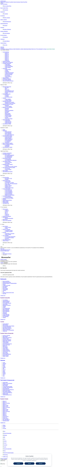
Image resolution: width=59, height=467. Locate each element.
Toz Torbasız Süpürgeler (9, 134)
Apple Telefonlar (6, 51)
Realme (4, 372)
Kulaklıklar (7, 71)
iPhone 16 (4, 402)
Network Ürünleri (8, 106)
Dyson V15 (5, 417)
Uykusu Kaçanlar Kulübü (7, 386)
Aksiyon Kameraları (8, 197)
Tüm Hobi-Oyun (6, 203)
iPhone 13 (7, 57)
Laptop (4, 307)
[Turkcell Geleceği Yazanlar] (29, 452)
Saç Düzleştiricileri (8, 157)
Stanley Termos (5, 356)
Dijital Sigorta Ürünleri (9, 187)
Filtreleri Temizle (3, 259)
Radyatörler (7, 146)
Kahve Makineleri (8, 139)
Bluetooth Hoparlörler (9, 218)
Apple (4, 362)
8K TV (6, 213)
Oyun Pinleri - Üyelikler (9, 182)
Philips (4, 371)
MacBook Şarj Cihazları (9, 102)
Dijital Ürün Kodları (6, 180)
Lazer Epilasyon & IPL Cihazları (11, 166)
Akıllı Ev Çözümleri (6, 229)
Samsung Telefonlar (6, 335)
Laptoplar (7, 95)
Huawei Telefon (6, 355)
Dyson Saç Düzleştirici (7, 339)
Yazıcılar (6, 117)
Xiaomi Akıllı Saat (6, 349)
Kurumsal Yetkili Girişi (4, 250)
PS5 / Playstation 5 (6, 419)
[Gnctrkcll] (29, 444)
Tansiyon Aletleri (8, 169)
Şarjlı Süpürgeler (8, 132)
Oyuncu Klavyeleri (8, 189)
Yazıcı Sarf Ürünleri (8, 118)
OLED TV (7, 214)
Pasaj (4, 252)
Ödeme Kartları (5, 202)
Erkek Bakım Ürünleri (7, 158)
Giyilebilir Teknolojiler (7, 63)
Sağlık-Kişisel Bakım (27, 48)
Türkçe (4, 425)
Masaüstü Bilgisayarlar (7, 86)
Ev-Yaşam (44, 48)
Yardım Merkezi (6, 323)
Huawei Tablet (5, 353)
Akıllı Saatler (7, 64)
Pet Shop (4, 232)
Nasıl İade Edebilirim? (7, 326)
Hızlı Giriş (2, 248)
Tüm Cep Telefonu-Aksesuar (8, 80)
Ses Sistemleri (5, 217)
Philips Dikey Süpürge (7, 340)
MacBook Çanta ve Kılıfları (10, 103)
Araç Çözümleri (6, 235)
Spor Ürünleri (5, 226)
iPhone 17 (7, 52)
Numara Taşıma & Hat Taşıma (8, 292)
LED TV (6, 211)
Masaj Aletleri (5, 170)
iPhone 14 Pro (5, 410)
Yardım (21, 1)
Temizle (1, 262)
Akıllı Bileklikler (8, 65)
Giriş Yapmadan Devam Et (5, 249)
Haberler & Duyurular (7, 282)
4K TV (6, 212)
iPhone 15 (7, 55)
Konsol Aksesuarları (8, 193)
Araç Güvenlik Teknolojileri (10, 236)
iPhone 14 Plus (5, 409)
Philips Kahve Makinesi (7, 337)
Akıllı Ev (4, 290)
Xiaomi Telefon (5, 348)
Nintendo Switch (6, 420)
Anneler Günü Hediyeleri (7, 392)
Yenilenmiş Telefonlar (7, 78)
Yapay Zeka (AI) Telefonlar (8, 62)
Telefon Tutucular (8, 76)
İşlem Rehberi (5, 324)
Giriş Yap (2, 4)
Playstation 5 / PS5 (8, 178)
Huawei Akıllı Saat (6, 344)
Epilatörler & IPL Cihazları (8, 164)
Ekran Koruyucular (8, 74)
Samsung (4, 363)
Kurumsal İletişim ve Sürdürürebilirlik (10, 283)
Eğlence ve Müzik (8, 185)
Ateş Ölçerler (7, 168)
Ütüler (4, 129)
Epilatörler (7, 165)
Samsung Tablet (6, 338)
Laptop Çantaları (8, 116)
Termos (6, 228)
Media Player (5, 219)
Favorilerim (11, 1)
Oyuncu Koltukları (8, 192)
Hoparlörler (7, 111)
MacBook (7, 94)
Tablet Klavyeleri (8, 121)
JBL (3, 368)
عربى (4, 427)
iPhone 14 (7, 56)
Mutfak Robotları (8, 137)
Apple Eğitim (5, 382)
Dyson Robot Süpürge (7, 354)
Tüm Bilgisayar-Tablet (7, 123)
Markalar (7, 1)
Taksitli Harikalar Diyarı (7, 394)
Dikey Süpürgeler (8, 133)
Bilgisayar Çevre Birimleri (7, 107)
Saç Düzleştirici (5, 316)
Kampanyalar (2, 1)
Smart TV (7, 210)
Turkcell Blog (5, 289)
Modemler (7, 105)
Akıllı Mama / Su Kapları (9, 233)
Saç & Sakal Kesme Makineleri (10, 160)
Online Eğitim (7, 184)
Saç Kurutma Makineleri (9, 155)
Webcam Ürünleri (8, 115)
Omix (4, 370)
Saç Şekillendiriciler (8, 156)
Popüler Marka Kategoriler (6, 333)
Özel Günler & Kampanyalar (7, 380)
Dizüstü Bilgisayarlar (6, 93)
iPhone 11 (7, 59)
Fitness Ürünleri (8, 227)
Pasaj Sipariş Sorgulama (7, 327)
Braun (4, 365)
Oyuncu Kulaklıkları (9, 191)
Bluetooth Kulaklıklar (7, 305)
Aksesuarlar (5, 68)
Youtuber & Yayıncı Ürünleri (8, 198)
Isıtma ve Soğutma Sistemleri (8, 144)
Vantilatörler (7, 145)
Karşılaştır (5, 262)
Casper (4, 366)
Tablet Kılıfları (7, 120)
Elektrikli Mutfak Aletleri (7, 135)
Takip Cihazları (8, 67)
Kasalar (6, 92)
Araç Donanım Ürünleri (9, 237)
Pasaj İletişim (5, 286)
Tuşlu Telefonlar (6, 77)
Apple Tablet (5, 347)
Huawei (4, 367)
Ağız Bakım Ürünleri (6, 161)
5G (3, 291)
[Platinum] (29, 435)
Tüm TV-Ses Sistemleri (7, 220)
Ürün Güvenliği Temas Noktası (8, 325)
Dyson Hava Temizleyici (7, 343)
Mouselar (6, 112)
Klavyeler (7, 109)
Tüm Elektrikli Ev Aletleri (7, 147)
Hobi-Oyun (33, 48)
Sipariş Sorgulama (17, 1)
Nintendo (6, 179)
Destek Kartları (8, 181)
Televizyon (5, 312)
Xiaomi (4, 373)
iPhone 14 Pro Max (6, 411)
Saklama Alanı (7, 186)
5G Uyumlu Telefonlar (7, 79)
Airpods (4, 317)
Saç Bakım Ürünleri (6, 154)
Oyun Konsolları (6, 177)
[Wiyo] (29, 450)
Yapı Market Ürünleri (7, 239)
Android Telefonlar (6, 61)
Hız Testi (4, 293)
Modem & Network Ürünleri (8, 104)
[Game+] (29, 446)
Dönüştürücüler (8, 114)
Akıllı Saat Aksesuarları (9, 72)
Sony (4, 375)
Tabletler (4, 306)
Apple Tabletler (8, 99)
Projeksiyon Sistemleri (7, 216)
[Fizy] (29, 431)
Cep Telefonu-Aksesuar (4, 48)
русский (4, 428)
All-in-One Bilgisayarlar (9, 90)
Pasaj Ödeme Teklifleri (7, 391)
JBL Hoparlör (5, 346)
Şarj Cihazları (7, 75)
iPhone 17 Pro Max (6, 403)
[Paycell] (29, 443)
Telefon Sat (5, 331)
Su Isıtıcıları (7, 142)
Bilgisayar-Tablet (12, 48)
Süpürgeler (5, 130)
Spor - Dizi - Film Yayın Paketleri (11, 183)
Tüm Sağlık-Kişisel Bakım (7, 171)
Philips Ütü (5, 345)
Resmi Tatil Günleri (6, 390)
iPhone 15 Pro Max (6, 407)
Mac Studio (7, 89)
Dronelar (4, 199)
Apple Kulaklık (5, 342)
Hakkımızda (3, 279)
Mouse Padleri (7, 113)
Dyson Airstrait (5, 418)
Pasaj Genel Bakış (6, 281)
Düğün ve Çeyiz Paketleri (7, 383)
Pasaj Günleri (5, 385)
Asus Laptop (5, 352)
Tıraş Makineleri (8, 159)
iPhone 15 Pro (5, 406)
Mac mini (7, 87)
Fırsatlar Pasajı (5, 384)
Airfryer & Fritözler (8, 136)
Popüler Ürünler (4, 398)
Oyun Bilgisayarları (8, 96)
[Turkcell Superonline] (29, 433)
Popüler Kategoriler (5, 297)
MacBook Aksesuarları (7, 101)
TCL (4, 374)
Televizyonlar (5, 209)
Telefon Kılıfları (8, 69)
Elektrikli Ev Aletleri (19, 48)
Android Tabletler (8, 100)
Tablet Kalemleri (8, 122)
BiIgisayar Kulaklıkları (9, 110)
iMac (6, 88)
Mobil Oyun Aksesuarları (9, 194)
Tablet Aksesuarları (6, 119)
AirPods (6, 70)
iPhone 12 (7, 58)
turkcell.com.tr (3, 0)
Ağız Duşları (7, 163)
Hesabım (5, 4)
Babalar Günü (5, 393)
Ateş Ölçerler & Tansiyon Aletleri (9, 167)
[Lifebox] (29, 441)
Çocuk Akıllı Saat (6, 314)
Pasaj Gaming (5, 288)
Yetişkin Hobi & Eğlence (7, 200)
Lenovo (4, 369)
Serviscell (7, 238)
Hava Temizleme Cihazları (7, 143)
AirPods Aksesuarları (9, 73)
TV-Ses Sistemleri (39, 48)
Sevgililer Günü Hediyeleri (8, 387)
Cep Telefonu (5, 299)
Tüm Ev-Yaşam (5, 240)
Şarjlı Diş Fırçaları (8, 162)
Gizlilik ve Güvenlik (6, 285)
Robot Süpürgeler (8, 131)
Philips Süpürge (6, 341)
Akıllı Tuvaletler (8, 234)
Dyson (4, 364)
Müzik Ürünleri (5, 201)
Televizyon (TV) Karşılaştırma (8, 330)
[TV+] (29, 439)
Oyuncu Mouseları (8, 190)
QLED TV (7, 215)
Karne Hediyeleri (6, 388)
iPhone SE (7, 60)
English (4, 426)
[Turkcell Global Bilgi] (29, 448)
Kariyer (4, 284)
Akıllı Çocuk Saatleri (9, 66)
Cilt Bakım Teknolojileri (7, 153)
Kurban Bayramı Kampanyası (8, 389)
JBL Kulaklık (5, 336)
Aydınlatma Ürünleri (9, 230)
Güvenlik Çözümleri (9, 231)
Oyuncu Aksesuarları (6, 188)
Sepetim (2, 47)
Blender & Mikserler (9, 138)
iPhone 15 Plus (5, 405)
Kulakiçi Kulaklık (6, 315)
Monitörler (7, 108)
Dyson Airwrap (5, 416)
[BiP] (29, 437)
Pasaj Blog (25, 1)
